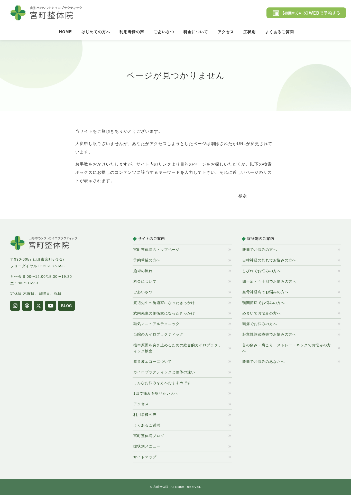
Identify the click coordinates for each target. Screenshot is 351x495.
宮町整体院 (161, 486)
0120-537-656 (52, 266)
